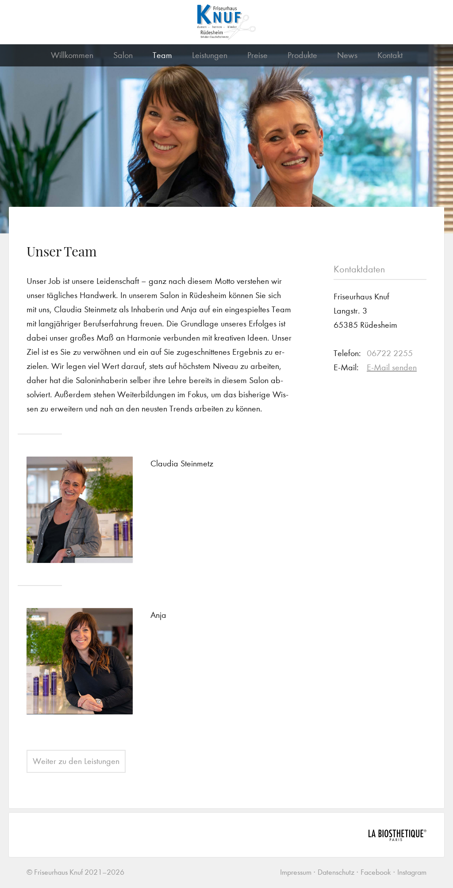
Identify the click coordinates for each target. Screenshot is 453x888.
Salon (123, 55)
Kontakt (390, 55)
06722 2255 (390, 353)
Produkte (302, 55)
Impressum (295, 872)
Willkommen (72, 55)
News (347, 55)
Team (162, 55)
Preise (257, 55)
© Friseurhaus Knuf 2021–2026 (75, 872)
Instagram (411, 872)
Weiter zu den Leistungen (76, 761)
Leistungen (209, 55)
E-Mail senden (392, 367)
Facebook (376, 872)
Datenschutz (336, 872)
